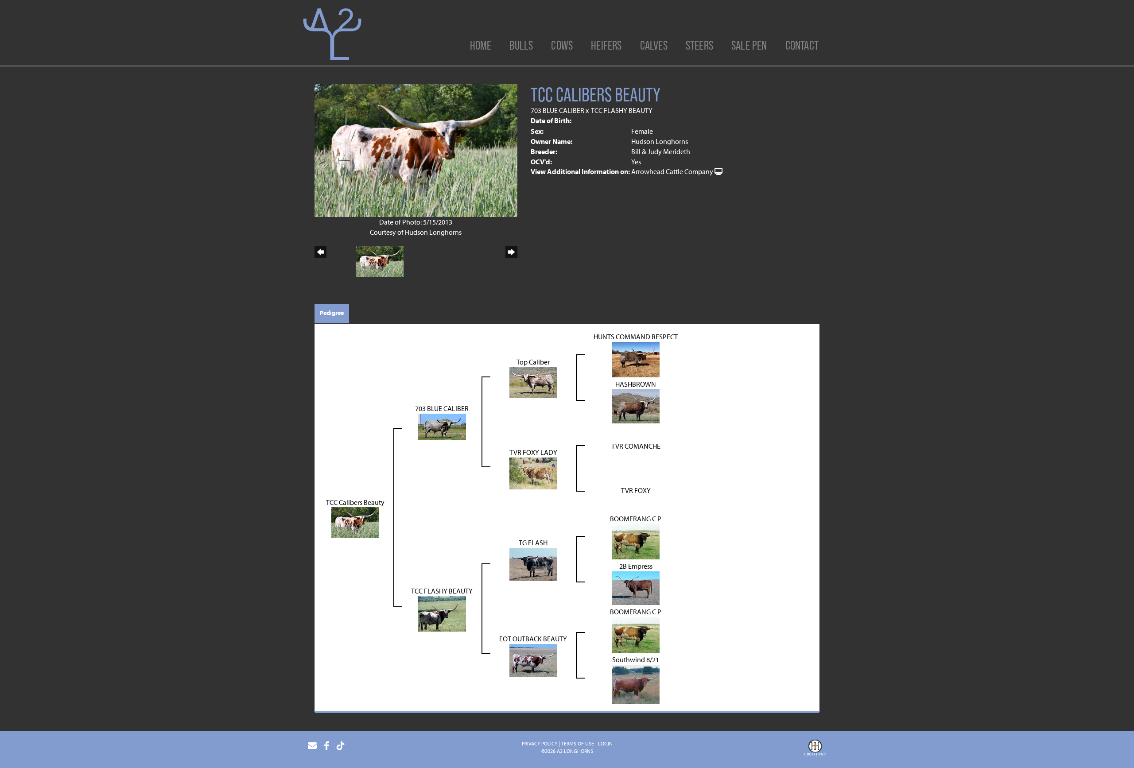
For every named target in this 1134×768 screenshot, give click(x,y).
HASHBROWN (635, 384)
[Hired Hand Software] (815, 749)
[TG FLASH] (533, 563)
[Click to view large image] (416, 149)
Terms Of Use (577, 743)
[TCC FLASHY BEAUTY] (442, 613)
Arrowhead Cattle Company (672, 171)
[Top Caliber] (533, 381)
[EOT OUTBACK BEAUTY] (533, 659)
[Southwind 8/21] (636, 683)
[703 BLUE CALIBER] (442, 426)
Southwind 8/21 (635, 659)
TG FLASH (533, 542)
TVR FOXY (636, 490)
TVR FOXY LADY (533, 452)
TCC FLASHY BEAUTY (621, 110)
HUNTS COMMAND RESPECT (636, 336)
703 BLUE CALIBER (557, 110)
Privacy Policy (539, 743)
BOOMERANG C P (635, 518)
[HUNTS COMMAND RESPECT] (636, 358)
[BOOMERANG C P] (636, 540)
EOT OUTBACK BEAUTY (533, 638)
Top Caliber (533, 361)
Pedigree (332, 313)
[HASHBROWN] (636, 405)
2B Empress (635, 566)
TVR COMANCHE (635, 446)
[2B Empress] (636, 587)
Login (605, 743)
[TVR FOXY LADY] (533, 472)
